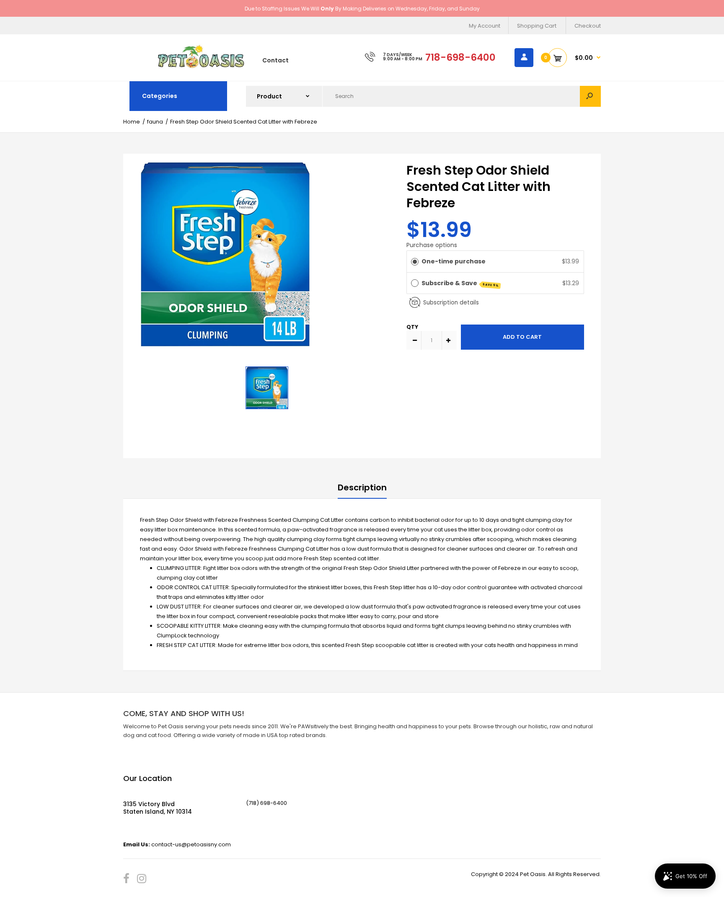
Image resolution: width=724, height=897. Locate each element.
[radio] (415, 261)
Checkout (587, 26)
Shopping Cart (536, 26)
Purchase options (431, 245)
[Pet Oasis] (201, 67)
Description (362, 487)
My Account (484, 26)
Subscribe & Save (460, 283)
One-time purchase (453, 261)
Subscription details (451, 303)
